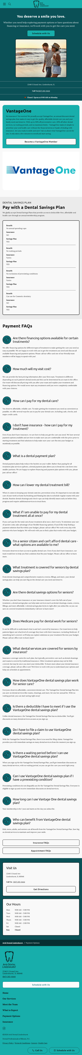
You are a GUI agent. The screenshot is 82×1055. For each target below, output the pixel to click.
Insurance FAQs (41, 842)
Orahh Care (42, 1043)
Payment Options (11, 1016)
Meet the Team (10, 1004)
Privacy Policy (8, 1043)
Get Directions (41, 889)
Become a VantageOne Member (41, 141)
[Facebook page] (4, 1028)
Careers (34, 1043)
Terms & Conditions (22, 1043)
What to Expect (10, 1010)
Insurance (8, 1021)
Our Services (9, 998)
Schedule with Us (41, 33)
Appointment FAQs (41, 850)
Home (5, 993)
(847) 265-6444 (44, 91)
